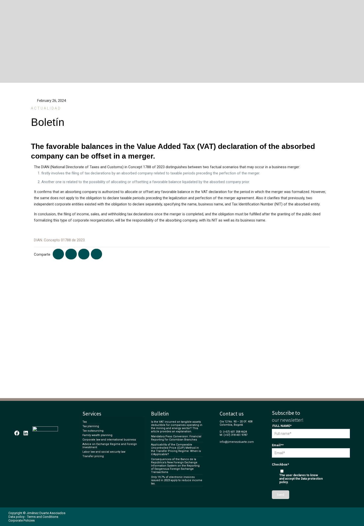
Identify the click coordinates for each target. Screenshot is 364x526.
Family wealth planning (97, 435)
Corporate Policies (21, 520)
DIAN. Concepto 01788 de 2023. (59, 240)
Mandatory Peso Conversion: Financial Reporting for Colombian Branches (176, 438)
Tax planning (90, 426)
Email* (278, 445)
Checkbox (280, 464)
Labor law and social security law (103, 451)
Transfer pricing (93, 456)
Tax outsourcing (93, 430)
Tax (84, 421)
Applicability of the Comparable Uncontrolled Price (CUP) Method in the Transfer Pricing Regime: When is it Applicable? (176, 449)
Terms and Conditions (42, 517)
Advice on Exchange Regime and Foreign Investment (109, 446)
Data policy (16, 517)
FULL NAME (281, 426)
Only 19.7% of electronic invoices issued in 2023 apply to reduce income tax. (176, 480)
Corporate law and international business (109, 439)
